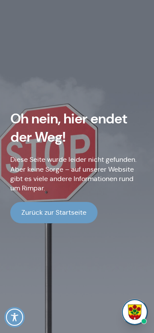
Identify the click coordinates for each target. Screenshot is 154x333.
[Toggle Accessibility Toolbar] (14, 317)
